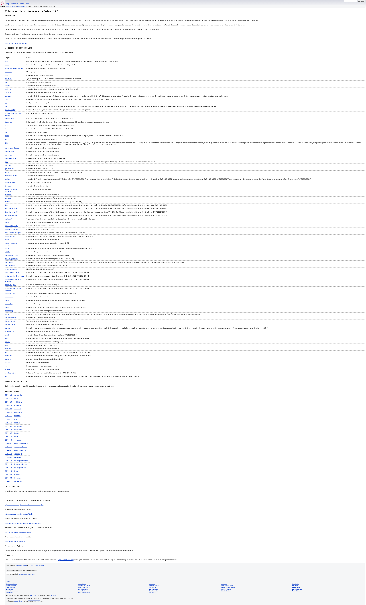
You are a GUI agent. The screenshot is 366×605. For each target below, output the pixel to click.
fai (6, 139)
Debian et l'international (227, 585)
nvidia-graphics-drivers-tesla (14, 276)
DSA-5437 (8, 433)
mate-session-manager (12, 233)
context (7, 85)
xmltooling (17, 416)
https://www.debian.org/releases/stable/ (18, 532)
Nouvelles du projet (154, 585)
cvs (6, 103)
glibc (6, 143)
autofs (7, 65)
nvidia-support (10, 293)
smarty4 (7, 335)
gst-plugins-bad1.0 (20, 447)
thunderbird (18, 395)
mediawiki (17, 457)
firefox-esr (17, 478)
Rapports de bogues (226, 589)
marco (7, 222)
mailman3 (8, 219)
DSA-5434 (8, 423)
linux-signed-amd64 (11, 208)
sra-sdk (7, 342)
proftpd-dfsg (9, 311)
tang (6, 352)
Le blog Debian (296, 587)
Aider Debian (9, 592)
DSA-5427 (8, 402)
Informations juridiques (12, 591)
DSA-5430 (8, 412)
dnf (6, 129)
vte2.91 (7, 369)
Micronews (14, 4)
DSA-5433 (8, 419)
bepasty (7, 75)
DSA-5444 (8, 447)
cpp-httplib (8, 92)
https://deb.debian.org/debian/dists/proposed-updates (23, 523)
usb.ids (7, 362)
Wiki (27, 4)
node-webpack (10, 265)
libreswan (8, 198)
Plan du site (295, 584)
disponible (53, 595)
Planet (22, 4)
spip (6, 338)
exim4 (7, 136)
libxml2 (7, 202)
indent (7, 172)
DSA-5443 (8, 443)
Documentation (153, 589)
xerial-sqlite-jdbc (10, 373)
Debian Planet (296, 591)
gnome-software (10, 158)
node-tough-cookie (11, 259)
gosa (6, 162)
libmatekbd (8, 186)
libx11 (16, 419)
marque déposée (18, 601)
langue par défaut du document (26, 574)
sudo (6, 345)
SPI (19, 600)
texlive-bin (8, 355)
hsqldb (16, 433)
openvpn (8, 300)
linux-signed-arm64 (11, 212)
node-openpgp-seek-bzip (13, 255)
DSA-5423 (8, 395)
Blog (7, 4)
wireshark (17, 409)
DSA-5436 (8, 429)
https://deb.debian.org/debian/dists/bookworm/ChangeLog (24, 505)
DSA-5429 (8, 409)
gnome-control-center (12, 148)
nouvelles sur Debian (21, 565)
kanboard (8, 179)
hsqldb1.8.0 (18, 429)
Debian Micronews (297, 589)
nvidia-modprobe (10, 285)
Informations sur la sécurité (228, 587)
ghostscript (18, 454)
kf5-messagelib (10, 182)
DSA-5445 (8, 450)
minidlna (17, 423)
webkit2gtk (18, 402)
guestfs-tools (9, 169)
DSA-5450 (8, 478)
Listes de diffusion (225, 591)
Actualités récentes (11, 6)
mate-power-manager (12, 229)
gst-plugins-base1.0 (21, 443)
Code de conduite (10, 587)
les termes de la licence (34, 600)
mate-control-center (11, 226)
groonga (8, 165)
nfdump (7, 248)
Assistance (224, 584)
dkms (7, 125)
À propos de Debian (11, 584)
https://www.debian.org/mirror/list (16, 43)
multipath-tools (10, 236)
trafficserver (18, 426)
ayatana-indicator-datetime (14, 68)
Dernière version (153, 591)
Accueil (8, 581)
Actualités (152, 584)
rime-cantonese (10, 321)
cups (6, 99)
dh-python (8, 122)
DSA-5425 (8, 398)
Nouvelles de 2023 (22, 6)
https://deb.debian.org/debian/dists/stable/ (19, 514)
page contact (33, 595)
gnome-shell (9, 155)
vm (6, 366)
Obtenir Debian (82, 584)
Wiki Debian (152, 592)
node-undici (9, 262)
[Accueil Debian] (2, 4)
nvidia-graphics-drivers (12, 272)
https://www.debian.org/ (65, 560)
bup (6, 82)
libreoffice (8, 195)
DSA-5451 (8, 481)
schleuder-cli (9, 331)
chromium (17, 405)
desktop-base (9, 118)
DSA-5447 (8, 457)
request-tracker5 (10, 318)
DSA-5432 (8, 416)
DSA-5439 (8, 436)
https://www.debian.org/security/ (15, 541)
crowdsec (8, 96)
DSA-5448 (8, 461)
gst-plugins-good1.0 (21, 450)
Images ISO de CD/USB (84, 587)
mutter (7, 239)
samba (7, 328)
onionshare (9, 297)
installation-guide (11, 175)
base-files (8, 72)
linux (6, 205)
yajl (6, 376)
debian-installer (10, 110)
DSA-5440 (8, 440)
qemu (7, 314)
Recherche (295, 585)
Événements (152, 587)
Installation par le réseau (84, 585)
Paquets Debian (82, 591)
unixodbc (8, 359)
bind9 (16, 436)
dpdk (6, 132)
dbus (6, 106)
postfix (7, 307)
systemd (8, 349)
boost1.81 (8, 79)
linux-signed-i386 (11, 215)
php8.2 (16, 398)
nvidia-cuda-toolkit (11, 269)
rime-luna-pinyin (10, 324)
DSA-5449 (8, 474)
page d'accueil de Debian (37, 565)
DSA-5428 (8, 405)
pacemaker (8, 304)
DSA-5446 (8, 454)
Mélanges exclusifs (83, 589)
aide (6, 61)
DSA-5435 (8, 426)
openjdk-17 (18, 412)
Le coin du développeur (84, 592)
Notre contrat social (11, 585)
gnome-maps (9, 151)
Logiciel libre (9, 589)
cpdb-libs (8, 89)
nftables (7, 252)
